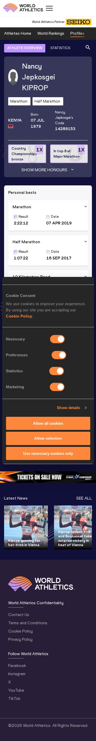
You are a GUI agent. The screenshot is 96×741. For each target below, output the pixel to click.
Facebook (17, 665)
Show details (68, 407)
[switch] (59, 355)
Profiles (77, 33)
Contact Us (18, 614)
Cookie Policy (19, 316)
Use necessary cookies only (48, 453)
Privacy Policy (20, 639)
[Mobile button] (49, 8)
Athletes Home (17, 33)
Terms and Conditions (27, 622)
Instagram (16, 673)
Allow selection (48, 438)
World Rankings (50, 33)
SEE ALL (84, 498)
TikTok (14, 698)
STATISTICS (60, 48)
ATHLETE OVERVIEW (24, 48)
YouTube (16, 690)
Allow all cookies (48, 423)
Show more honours (44, 169)
